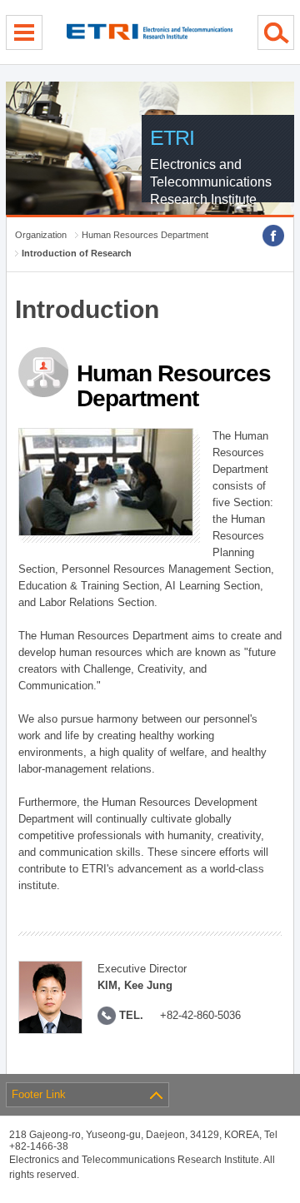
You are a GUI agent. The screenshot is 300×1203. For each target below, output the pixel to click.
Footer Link (39, 1094)
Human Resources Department (145, 235)
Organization (41, 235)
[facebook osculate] (273, 235)
